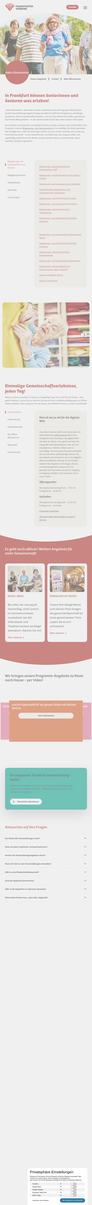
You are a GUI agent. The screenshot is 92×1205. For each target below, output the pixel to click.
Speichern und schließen (40, 1200)
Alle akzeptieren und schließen (72, 1200)
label (72, 1183)
